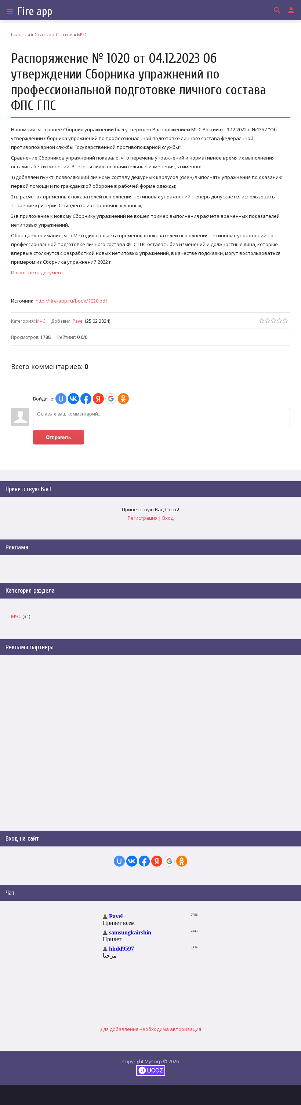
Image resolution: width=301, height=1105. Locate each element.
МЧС (82, 34)
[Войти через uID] (60, 398)
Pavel (78, 321)
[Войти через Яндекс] (98, 398)
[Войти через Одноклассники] (123, 398)
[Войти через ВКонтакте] (73, 398)
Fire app (34, 11)
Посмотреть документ (37, 272)
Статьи (43, 34)
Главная (20, 34)
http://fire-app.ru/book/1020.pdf (71, 300)
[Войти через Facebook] (85, 398)
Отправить (58, 437)
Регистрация (142, 518)
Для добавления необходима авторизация (150, 1029)
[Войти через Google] (110, 398)
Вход (168, 518)
